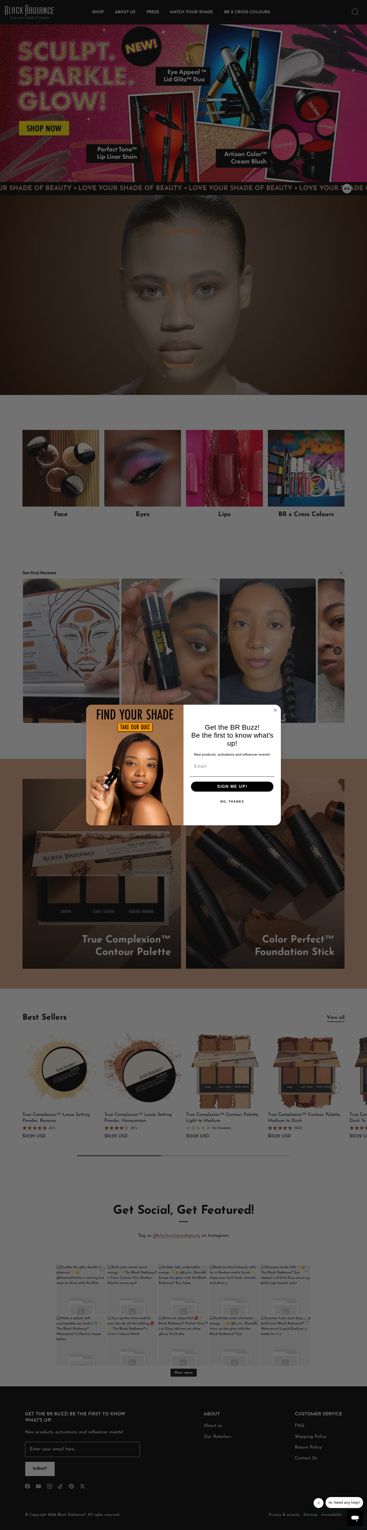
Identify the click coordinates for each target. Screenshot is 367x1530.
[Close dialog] (275, 710)
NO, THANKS (232, 801)
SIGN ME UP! (232, 786)
